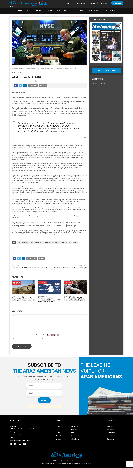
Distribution (111, 433)
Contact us (109, 11)
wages (75, 242)
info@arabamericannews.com (20, 440)
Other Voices (66, 81)
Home (14, 72)
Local (49, 11)
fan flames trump (27, 242)
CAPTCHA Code (41, 335)
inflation (63, 242)
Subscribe (117, 3)
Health (73, 436)
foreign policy (39, 242)
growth (47, 242)
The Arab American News (45, 81)
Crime (73, 433)
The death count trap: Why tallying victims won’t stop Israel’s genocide (75, 299)
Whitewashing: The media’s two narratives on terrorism (29, 267)
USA (58, 11)
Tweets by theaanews (98, 83)
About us (68, 3)
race (70, 242)
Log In (92, 3)
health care (55, 242)
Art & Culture (60, 436)
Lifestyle (79, 11)
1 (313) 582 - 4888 (16, 435)
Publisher (110, 436)
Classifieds (94, 11)
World (67, 11)
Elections (23, 11)
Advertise (81, 3)
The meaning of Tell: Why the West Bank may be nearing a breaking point (23, 299)
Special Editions (106, 70)
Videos (58, 439)
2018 (19, 242)
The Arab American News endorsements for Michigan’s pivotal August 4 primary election (49, 300)
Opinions (37, 11)
